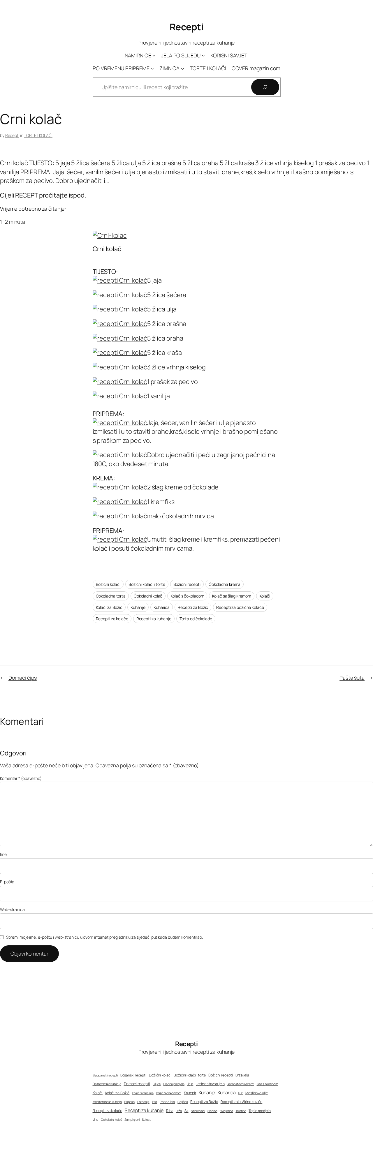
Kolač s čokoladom (187, 596)
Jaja (190, 1083)
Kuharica (162, 607)
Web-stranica (12, 909)
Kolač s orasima (143, 1093)
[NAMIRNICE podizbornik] (154, 55)
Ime (3, 854)
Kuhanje (138, 607)
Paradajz (143, 1101)
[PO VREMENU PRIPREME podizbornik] (152, 68)
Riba (169, 1111)
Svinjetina (226, 1111)
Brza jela (242, 1075)
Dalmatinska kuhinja (107, 1084)
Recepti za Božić (193, 607)
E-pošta (7, 881)
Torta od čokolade (196, 618)
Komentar (21, 778)
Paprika (129, 1101)
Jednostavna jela (210, 1083)
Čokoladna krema (225, 584)
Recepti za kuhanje (153, 618)
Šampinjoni (131, 1120)
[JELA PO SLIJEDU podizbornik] (203, 55)
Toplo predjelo (260, 1111)
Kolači (264, 596)
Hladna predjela (173, 1084)
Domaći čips (22, 677)
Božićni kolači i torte (147, 584)
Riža (179, 1111)
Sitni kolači (198, 1111)
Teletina (240, 1111)
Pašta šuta (352, 677)
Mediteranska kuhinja (107, 1101)
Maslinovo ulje (256, 1092)
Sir (186, 1110)
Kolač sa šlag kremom (231, 596)
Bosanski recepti (133, 1075)
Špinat (146, 1120)
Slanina (212, 1111)
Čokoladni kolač (148, 596)
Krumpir (190, 1092)
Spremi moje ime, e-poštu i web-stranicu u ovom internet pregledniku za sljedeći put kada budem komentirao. (104, 937)
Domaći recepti (137, 1083)
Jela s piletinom (267, 1084)
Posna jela (167, 1101)
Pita (154, 1102)
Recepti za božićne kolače (240, 607)
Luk (240, 1093)
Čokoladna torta (111, 596)
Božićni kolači (108, 584)
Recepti (187, 26)
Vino (95, 1119)
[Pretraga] (265, 87)
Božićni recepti (187, 584)
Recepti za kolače (112, 618)
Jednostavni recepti (240, 1084)
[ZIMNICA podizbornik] (182, 68)
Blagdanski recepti (105, 1075)
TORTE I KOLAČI (38, 135)
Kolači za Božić (109, 607)
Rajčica (182, 1101)
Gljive (157, 1084)
